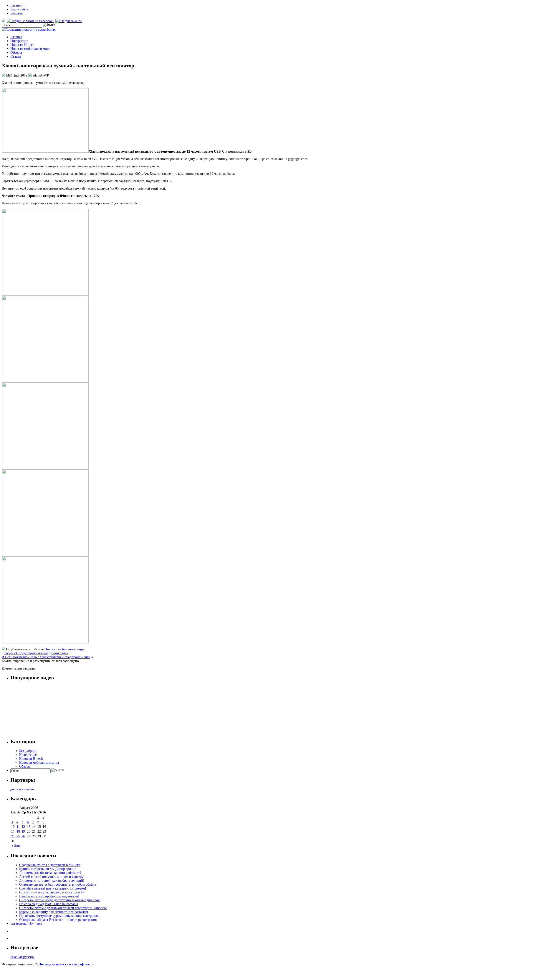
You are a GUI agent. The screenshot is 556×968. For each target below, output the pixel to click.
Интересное (19, 41)
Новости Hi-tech (22, 45)
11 (18, 826)
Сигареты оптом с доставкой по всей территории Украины (63, 908)
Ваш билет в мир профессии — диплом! (49, 896)
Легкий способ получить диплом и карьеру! (51, 876)
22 (39, 831)
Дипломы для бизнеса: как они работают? (50, 873)
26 (23, 836)
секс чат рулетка (22, 957)
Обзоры (16, 52)
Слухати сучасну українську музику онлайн (51, 892)
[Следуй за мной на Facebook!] (31, 21)
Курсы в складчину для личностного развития (53, 912)
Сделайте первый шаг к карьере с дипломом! (52, 888)
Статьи (15, 56)
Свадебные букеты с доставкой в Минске (49, 865)
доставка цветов (22, 789)
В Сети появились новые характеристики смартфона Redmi (46, 657)
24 (13, 836)
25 (18, 836)
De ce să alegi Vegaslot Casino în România (48, 904)
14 (34, 826)
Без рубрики (28, 751)
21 (34, 831)
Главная (16, 5)
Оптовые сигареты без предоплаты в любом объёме (57, 884)
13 (28, 826)
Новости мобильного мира (30, 48)
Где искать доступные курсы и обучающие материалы (59, 916)
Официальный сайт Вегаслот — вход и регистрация (58, 919)
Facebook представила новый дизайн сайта (36, 653)
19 (23, 831)
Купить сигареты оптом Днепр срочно (47, 869)
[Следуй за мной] (69, 21)
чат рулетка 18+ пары (26, 923)
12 (23, 826)
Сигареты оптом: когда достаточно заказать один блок (59, 900)
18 (18, 831)
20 (28, 831)
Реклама (16, 13)
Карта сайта (19, 9)
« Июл (16, 846)
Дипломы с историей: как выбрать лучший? (51, 880)
